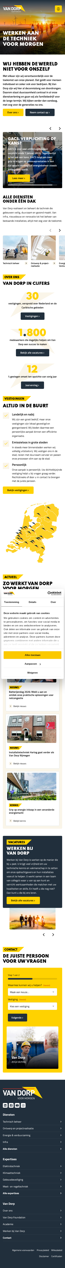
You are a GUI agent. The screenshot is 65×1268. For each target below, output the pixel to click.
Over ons (12, 112)
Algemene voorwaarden (23, 1250)
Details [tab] (32, 602)
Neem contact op (39, 112)
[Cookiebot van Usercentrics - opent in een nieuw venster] (47, 593)
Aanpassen (31, 663)
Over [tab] (53, 602)
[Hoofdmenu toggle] (58, 8)
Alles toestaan (32, 655)
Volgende (16, 1017)
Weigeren (32, 672)
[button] (50, 128)
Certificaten (56, 1256)
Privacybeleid (43, 1250)
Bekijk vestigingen (17, 490)
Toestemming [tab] (11, 602)
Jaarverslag (31, 385)
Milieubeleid (56, 1250)
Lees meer (18, 170)
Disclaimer (44, 1256)
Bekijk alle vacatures (31, 352)
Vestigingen (31, 316)
